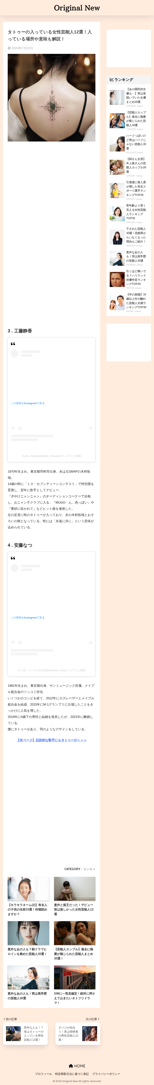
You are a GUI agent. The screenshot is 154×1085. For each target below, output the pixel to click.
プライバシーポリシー (106, 1073)
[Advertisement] (51, 176)
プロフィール (43, 1073)
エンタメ (89, 869)
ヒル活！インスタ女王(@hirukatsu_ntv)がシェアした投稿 (51, 670)
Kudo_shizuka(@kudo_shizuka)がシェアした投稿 (51, 455)
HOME (79, 1066)
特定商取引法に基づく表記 (72, 1073)
